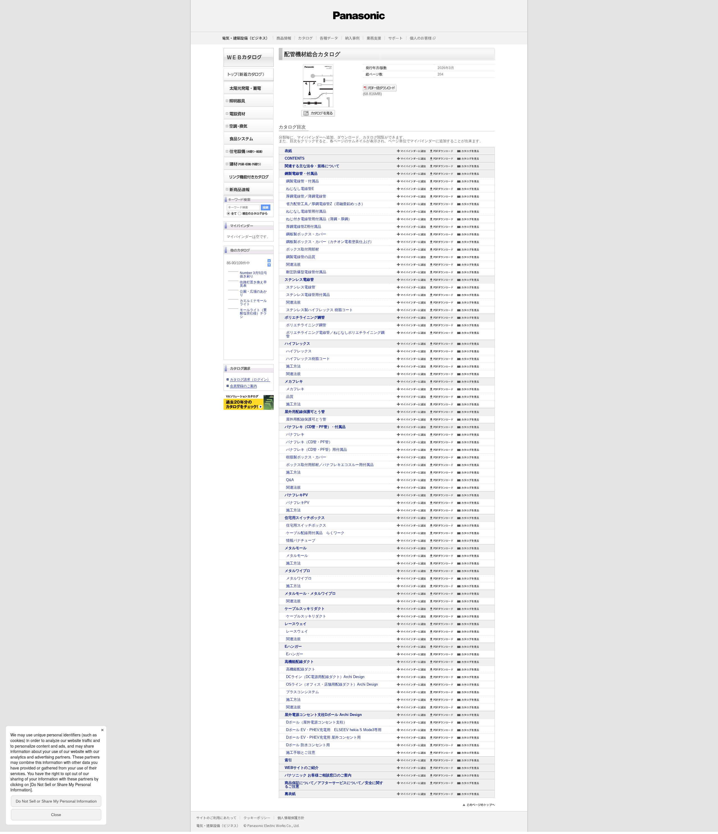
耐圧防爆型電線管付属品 (306, 272)
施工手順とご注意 (300, 752)
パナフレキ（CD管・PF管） (309, 442)
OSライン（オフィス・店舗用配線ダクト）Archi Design (332, 684)
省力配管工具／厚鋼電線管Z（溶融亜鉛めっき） (325, 204)
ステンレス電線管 (299, 279)
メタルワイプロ (297, 571)
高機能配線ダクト (299, 662)
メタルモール (296, 548)
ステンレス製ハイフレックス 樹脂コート (319, 310)
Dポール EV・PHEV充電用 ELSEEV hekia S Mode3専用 (333, 730)
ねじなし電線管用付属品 (306, 211)
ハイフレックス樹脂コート (308, 359)
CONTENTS (295, 158)
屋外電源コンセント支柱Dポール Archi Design (323, 715)
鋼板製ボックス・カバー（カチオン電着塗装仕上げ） (330, 242)
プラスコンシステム (302, 692)
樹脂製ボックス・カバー (306, 457)
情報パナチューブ (300, 540)
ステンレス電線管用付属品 (308, 295)
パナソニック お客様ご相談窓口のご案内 (318, 775)
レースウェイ (296, 624)
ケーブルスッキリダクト (305, 608)
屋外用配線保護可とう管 (305, 412)
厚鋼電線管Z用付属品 (303, 226)
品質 (289, 396)
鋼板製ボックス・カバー (306, 234)
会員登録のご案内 (243, 386)
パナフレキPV (296, 495)
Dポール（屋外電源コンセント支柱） (316, 722)
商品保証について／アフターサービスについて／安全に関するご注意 (334, 785)
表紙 (288, 151)
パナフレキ (295, 434)
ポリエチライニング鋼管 (305, 317)
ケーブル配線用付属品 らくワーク (315, 533)
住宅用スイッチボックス (305, 518)
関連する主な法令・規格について (312, 166)
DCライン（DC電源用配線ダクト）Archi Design (325, 677)
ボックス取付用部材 (302, 249)
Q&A (290, 480)
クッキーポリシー (256, 817)
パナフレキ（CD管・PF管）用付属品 (316, 449)
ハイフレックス (297, 343)
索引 (288, 760)
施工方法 (293, 366)
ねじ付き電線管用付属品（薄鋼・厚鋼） (319, 219)
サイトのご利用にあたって (216, 817)
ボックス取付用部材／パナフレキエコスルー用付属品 (330, 465)
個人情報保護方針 (290, 817)
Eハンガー (293, 646)
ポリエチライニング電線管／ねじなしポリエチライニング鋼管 (335, 334)
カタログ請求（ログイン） (250, 380)
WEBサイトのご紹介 (302, 768)
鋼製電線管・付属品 (301, 173)
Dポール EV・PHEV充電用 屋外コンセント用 (323, 737)
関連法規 (293, 264)
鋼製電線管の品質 (300, 257)
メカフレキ (294, 381)
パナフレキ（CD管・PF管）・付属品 (315, 427)
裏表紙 (290, 794)
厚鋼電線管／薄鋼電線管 (306, 196)
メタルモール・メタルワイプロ (310, 593)
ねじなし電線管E (300, 189)
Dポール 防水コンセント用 (308, 745)
